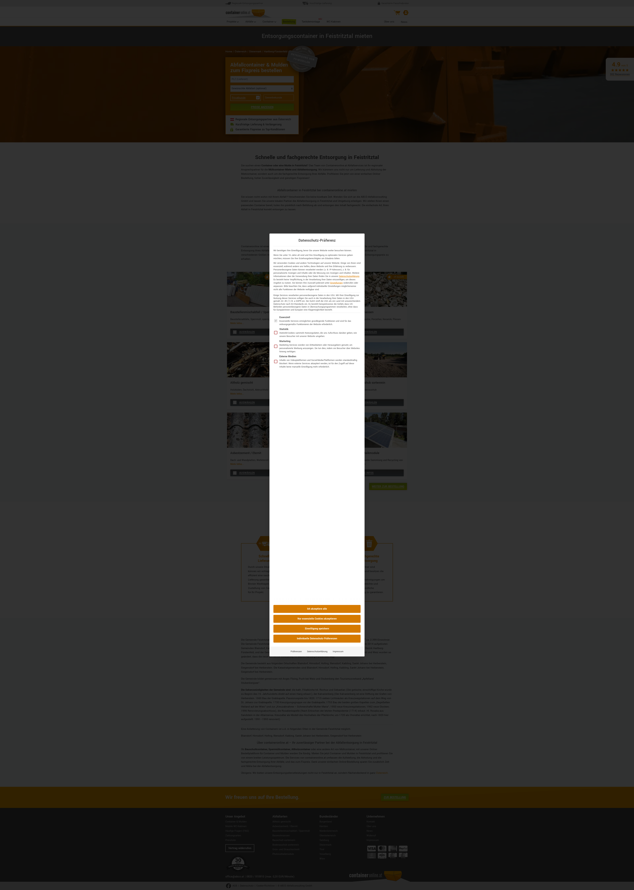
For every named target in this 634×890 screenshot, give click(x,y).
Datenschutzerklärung (349, 276)
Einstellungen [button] (336, 282)
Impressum (338, 651)
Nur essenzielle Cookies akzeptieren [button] (317, 618)
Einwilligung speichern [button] (317, 628)
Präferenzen (296, 651)
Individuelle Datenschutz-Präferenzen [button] (317, 638)
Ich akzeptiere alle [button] (317, 609)
